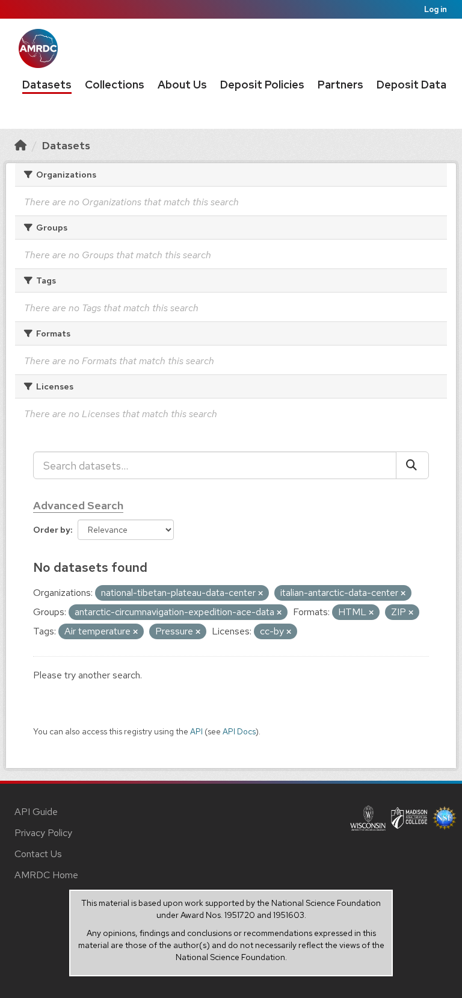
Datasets (47, 84)
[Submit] (412, 465)
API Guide (36, 811)
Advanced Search (78, 505)
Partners (340, 84)
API (196, 731)
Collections (114, 84)
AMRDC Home (46, 875)
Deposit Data (411, 84)
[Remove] (260, 593)
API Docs (239, 731)
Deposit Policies (262, 84)
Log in (435, 9)
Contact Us (38, 854)
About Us (182, 84)
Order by (51, 529)
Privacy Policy (43, 832)
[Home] (20, 145)
